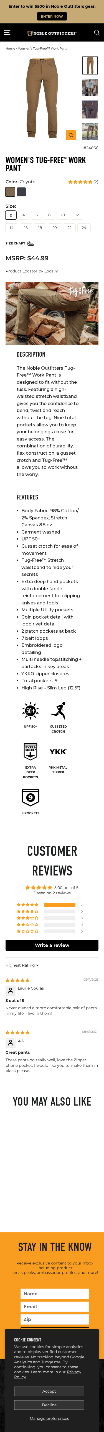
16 (26, 227)
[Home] (52, 33)
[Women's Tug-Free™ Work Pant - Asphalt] (41, 1200)
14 (12, 227)
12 (77, 215)
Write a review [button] (52, 945)
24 (84, 227)
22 (69, 227)
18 (40, 227)
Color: (20, 181)
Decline (49, 1404)
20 (54, 227)
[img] (17, 980)
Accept (49, 1391)
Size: (11, 206)
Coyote (10, 192)
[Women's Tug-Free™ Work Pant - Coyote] (33, 1200)
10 (63, 215)
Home (10, 48)
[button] (81, 181)
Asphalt (21, 192)
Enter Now (52, 16)
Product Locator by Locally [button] (32, 271)
